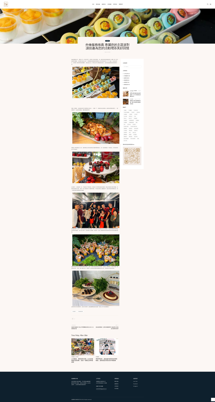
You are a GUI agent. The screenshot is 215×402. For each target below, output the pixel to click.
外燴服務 (107, 40)
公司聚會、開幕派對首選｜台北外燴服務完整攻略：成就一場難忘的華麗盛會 (82, 360)
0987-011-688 (99, 386)
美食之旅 (134, 132)
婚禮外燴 (126, 78)
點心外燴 (125, 140)
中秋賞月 (132, 112)
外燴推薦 (135, 118)
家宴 (136, 122)
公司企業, (132, 90)
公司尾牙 (135, 114)
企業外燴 (138, 112)
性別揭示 (134, 124)
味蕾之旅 (130, 116)
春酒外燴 (130, 128)
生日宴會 (125, 130)
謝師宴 (130, 134)
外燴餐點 (125, 122)
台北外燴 (125, 116)
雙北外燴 (135, 136)
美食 (130, 132)
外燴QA (125, 118)
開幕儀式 (125, 136)
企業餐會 (125, 114)
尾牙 (124, 124)
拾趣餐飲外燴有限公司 (75, 399)
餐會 (138, 138)
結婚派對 (125, 132)
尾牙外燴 (129, 124)
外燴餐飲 (137, 120)
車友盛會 (135, 134)
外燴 (135, 116)
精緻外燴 (135, 130)
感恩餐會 (125, 128)
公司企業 (76, 356)
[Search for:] (132, 66)
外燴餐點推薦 (131, 122)
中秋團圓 (130, 110)
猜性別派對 (136, 128)
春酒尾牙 (126, 82)
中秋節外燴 (136, 110)
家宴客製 (126, 80)
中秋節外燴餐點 (126, 112)
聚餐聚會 (125, 134)
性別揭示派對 (126, 126)
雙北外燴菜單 (133, 138)
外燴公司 (130, 118)
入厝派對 (130, 114)
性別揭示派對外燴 (134, 126)
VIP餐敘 (125, 110)
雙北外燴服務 (126, 138)
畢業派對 (130, 130)
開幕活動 (126, 84)
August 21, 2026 (137, 99)
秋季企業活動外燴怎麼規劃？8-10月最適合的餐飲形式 (135, 95)
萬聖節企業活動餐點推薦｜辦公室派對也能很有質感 (135, 102)
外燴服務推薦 (80, 311)
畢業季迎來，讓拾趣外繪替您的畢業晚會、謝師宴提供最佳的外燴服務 (106, 359)
